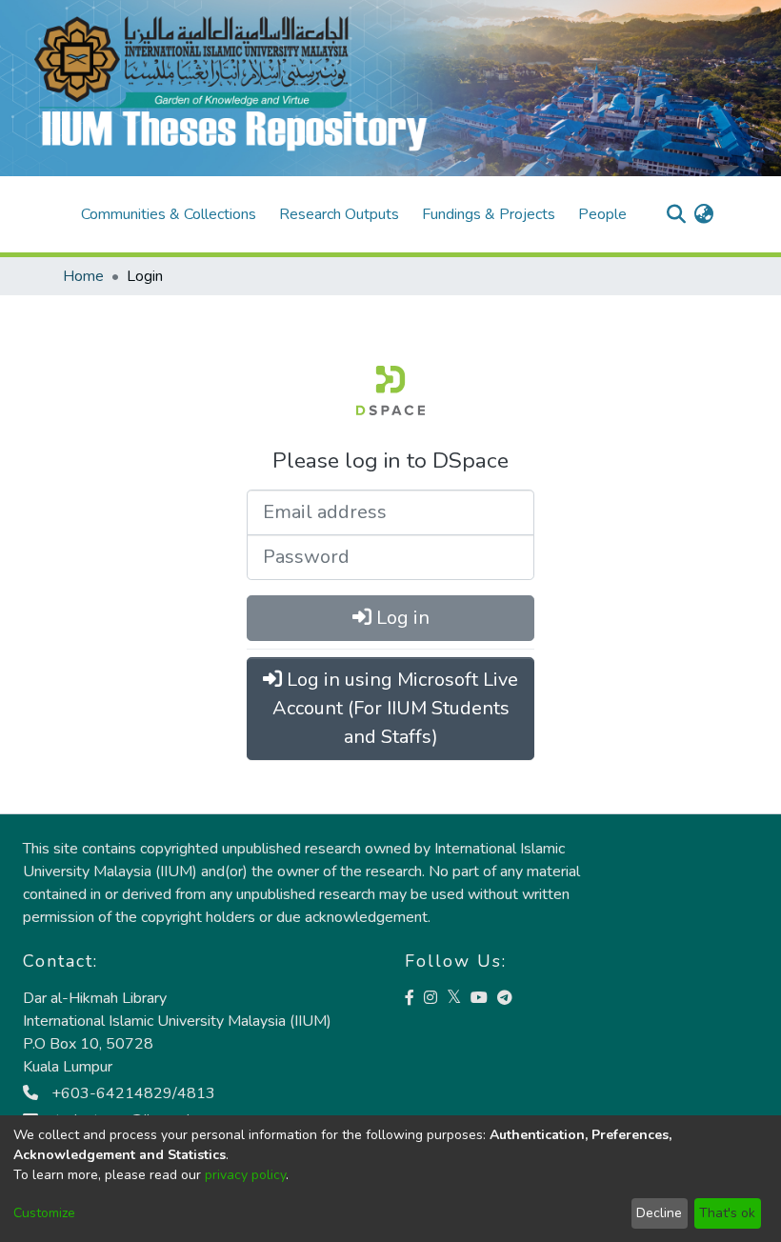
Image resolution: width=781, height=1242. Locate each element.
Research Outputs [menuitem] (339, 214)
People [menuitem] (602, 214)
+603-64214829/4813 (131, 1093)
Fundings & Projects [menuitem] (488, 214)
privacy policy (245, 1175)
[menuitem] (703, 214)
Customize (44, 1213)
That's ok (727, 1213)
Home (83, 276)
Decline (659, 1213)
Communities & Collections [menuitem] (168, 214)
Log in (400, 618)
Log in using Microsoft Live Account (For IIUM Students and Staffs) (395, 708)
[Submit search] (676, 214)
